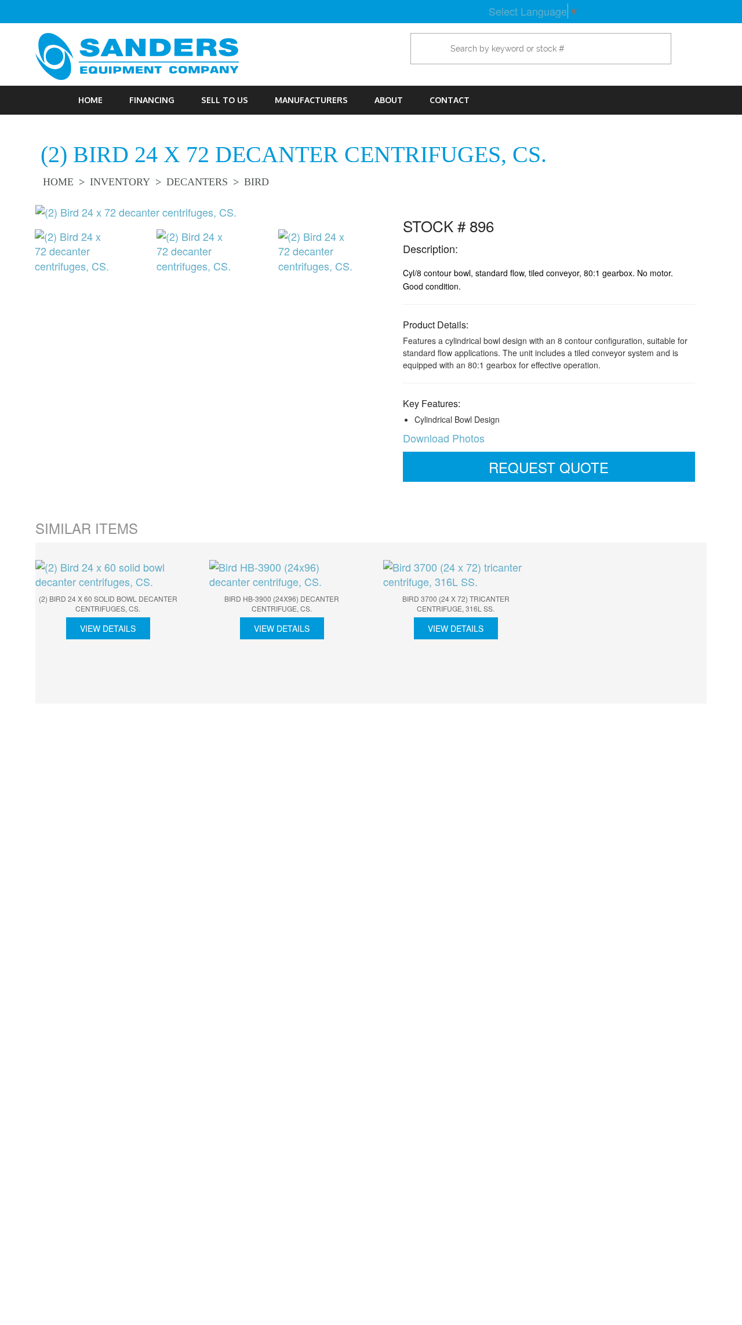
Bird (256, 182)
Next (376, 263)
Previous (17, 263)
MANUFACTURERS (311, 100)
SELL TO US (224, 100)
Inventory (120, 182)
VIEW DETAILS (108, 628)
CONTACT (450, 100)
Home (90, 100)
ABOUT (388, 100)
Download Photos (444, 437)
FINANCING (151, 100)
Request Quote (549, 467)
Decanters (197, 182)
